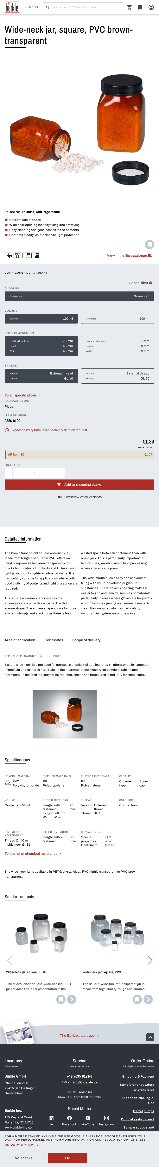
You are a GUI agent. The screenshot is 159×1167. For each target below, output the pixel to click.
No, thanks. (24, 1158)
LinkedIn (51, 1124)
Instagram (106, 1124)
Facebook (69, 1124)
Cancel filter (138, 283)
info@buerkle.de (85, 1082)
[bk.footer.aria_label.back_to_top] (150, 1037)
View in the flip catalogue (127, 255)
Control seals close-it (137, 1119)
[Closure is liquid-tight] (8, 255)
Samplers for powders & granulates (137, 1087)
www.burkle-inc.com (20, 1127)
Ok (67, 1158)
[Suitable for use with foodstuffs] (17, 255)
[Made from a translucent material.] (26, 255)
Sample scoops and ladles (138, 1130)
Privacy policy (19, 1145)
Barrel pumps (143, 1111)
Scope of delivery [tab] (86, 640)
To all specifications (21, 395)
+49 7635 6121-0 (79, 1076)
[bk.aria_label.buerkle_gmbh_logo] (12, 7)
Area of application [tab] (20, 640)
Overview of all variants (83, 497)
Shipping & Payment (138, 1076)
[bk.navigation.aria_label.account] (151, 7)
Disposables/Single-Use (138, 1100)
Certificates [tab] (54, 640)
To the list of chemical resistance (31, 854)
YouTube (88, 1124)
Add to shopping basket (83, 484)
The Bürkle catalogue (77, 1036)
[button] (149, 960)
